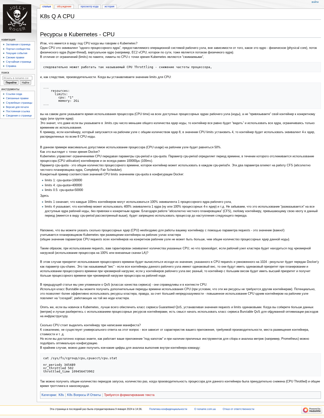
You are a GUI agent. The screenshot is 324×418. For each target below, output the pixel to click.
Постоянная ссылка (18, 111)
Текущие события (16, 53)
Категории (49, 395)
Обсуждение (64, 6)
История (109, 6)
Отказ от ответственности (238, 409)
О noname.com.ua (205, 409)
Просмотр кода (89, 6)
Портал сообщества (18, 48)
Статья (46, 6)
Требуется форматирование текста (129, 395)
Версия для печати (17, 107)
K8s (61, 395)
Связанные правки (17, 98)
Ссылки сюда (14, 94)
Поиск (5, 72)
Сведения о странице (19, 115)
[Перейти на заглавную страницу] (18, 18)
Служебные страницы (19, 102)
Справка (11, 66)
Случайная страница (18, 61)
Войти (315, 1)
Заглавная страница (18, 44)
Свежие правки (15, 57)
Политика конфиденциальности (168, 409)
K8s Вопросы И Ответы (84, 395)
